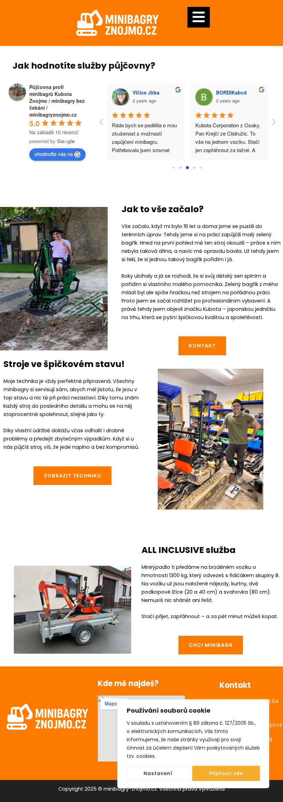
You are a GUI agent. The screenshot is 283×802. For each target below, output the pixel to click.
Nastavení (158, 773)
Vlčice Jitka (146, 92)
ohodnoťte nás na (54, 153)
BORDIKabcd (231, 92)
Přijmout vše (226, 773)
